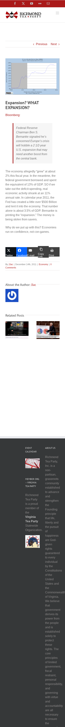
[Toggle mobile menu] (58, 13)
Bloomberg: (12, 115)
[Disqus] (32, 385)
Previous (41, 44)
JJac (10, 264)
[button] (8, 330)
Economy (43, 264)
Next (54, 44)
